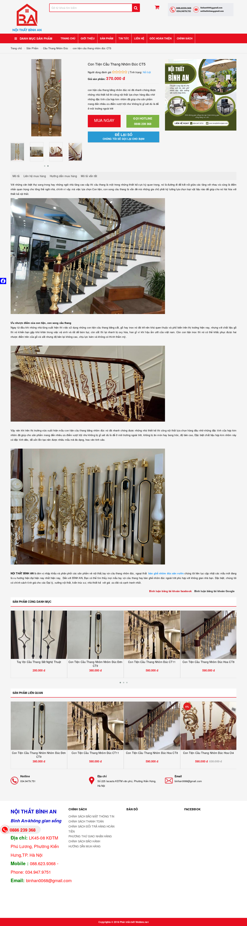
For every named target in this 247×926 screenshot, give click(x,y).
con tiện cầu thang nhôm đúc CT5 (92, 48)
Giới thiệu (88, 38)
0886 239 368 (142, 121)
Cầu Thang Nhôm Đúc (55, 48)
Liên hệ (139, 38)
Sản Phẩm (32, 48)
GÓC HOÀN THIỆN (161, 38)
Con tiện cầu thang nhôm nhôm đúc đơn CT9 (39, 664)
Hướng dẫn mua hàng (63, 176)
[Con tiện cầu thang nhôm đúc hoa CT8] (152, 635)
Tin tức (123, 38)
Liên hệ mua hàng (35, 176)
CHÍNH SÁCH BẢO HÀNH (84, 841)
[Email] (169, 780)
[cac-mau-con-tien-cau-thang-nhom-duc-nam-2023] (56, 151)
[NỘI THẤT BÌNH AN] (27, 18)
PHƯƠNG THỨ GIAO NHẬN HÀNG (90, 836)
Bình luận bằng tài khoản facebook (170, 591)
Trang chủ (68, 38)
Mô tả (16, 176)
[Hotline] (14, 780)
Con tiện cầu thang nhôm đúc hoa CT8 (152, 662)
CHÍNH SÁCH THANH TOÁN (86, 821)
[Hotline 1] (200, 9)
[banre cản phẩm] (200, 95)
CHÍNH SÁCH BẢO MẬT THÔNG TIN (91, 816)
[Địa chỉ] (92, 780)
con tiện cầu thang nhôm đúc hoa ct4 (208, 662)
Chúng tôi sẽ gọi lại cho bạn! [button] (124, 136)
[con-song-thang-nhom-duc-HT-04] (17, 151)
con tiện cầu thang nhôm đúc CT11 (95, 662)
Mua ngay (104, 120)
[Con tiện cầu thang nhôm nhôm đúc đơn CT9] (39, 635)
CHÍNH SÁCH (184, 38)
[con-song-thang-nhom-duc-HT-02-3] (75, 151)
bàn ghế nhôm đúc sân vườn (166, 573)
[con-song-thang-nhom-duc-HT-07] (36, 151)
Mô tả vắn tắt (89, 176)
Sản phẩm (106, 38)
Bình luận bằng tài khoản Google (214, 591)
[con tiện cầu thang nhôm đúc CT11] (95, 635)
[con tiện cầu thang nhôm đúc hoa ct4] (208, 635)
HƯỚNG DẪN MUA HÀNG (85, 846)
